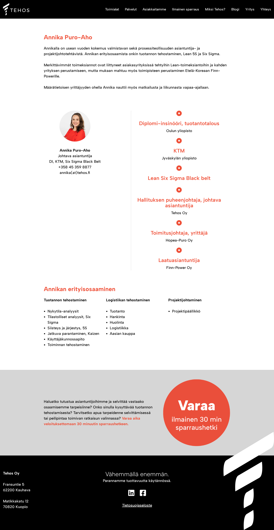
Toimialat (112, 9)
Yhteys (265, 9)
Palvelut (131, 9)
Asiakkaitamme (154, 9)
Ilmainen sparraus (185, 9)
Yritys (249, 9)
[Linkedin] (131, 492)
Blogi (235, 9)
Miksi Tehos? (215, 9)
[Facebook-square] (142, 492)
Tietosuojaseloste (137, 505)
